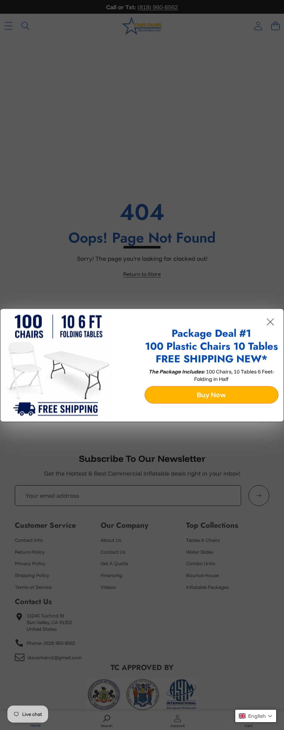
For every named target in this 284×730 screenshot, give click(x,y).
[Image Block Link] (69, 364)
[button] (255, 716)
